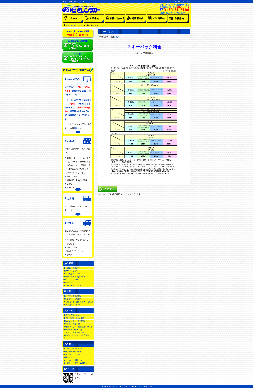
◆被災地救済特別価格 (72, 351)
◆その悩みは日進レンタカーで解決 (78, 302)
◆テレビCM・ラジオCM (73, 318)
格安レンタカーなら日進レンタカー (73, 1)
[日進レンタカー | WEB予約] (94, 19)
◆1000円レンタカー (72, 271)
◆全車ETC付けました (72, 285)
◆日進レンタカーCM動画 (74, 321)
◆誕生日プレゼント (71, 282)
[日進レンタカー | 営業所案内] (136, 19)
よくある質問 (176, 1)
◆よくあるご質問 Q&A (72, 360)
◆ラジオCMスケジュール (74, 315)
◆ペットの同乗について (73, 349)
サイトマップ (186, 1)
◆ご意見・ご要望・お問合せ (75, 363)
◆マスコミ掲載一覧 (71, 324)
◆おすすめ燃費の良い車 (73, 296)
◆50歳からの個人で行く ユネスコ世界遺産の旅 (73, 331)
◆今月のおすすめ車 (71, 268)
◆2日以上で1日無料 (71, 274)
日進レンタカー (124, 386)
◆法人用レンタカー (71, 354)
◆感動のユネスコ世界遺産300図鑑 (77, 327)
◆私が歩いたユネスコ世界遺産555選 (77, 336)
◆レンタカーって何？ (72, 299)
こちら (117, 37)
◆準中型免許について (72, 305)
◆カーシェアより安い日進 (74, 277)
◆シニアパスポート (71, 279)
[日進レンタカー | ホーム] (73, 19)
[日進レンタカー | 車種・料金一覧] (115, 19)
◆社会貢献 (68, 357)
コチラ (77, 128)
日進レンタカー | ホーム (74, 25)
